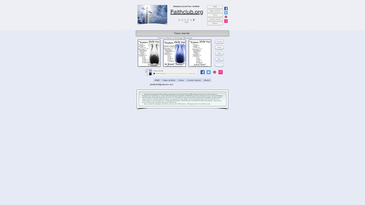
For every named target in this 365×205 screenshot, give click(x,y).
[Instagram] (226, 21)
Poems (215, 15)
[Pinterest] (226, 17)
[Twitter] (226, 12)
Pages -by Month (215, 11)
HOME (215, 7)
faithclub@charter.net (161, 84)
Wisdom (215, 23)
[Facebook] (226, 8)
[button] (219, 65)
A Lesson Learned (215, 19)
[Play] (154, 74)
